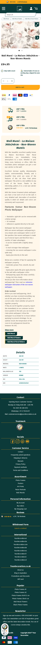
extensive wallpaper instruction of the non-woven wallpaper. (19, 284)
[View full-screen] (37, 24)
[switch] (5, 633)
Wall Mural (11, 334)
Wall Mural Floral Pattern (16, 342)
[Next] (37, 38)
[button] (3, 8)
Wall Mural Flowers (14, 338)
